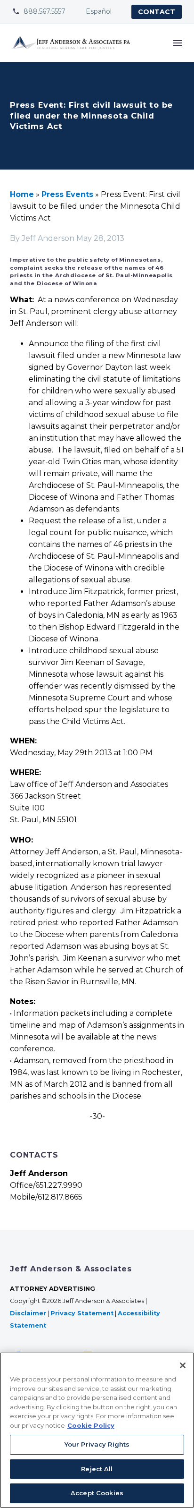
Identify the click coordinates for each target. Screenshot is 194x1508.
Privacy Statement (81, 1313)
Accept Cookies (97, 1493)
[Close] (182, 1365)
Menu (177, 43)
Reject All (97, 1469)
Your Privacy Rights (97, 1444)
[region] (97, 1430)
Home (22, 194)
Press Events (67, 194)
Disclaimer (28, 1313)
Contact (156, 12)
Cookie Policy (90, 1425)
